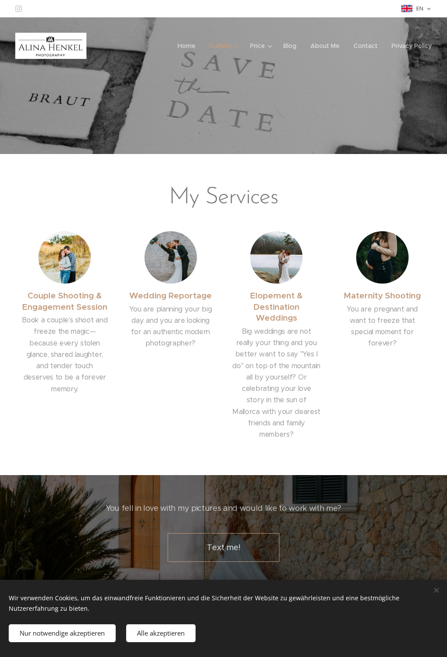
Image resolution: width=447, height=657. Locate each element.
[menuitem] (189, 46)
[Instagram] (18, 8)
